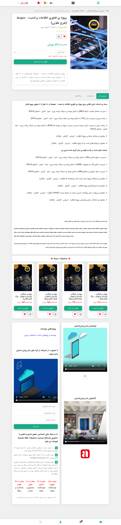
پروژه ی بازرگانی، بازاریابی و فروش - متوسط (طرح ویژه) (100, 296)
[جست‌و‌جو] (40, 522)
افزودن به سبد (98, 308)
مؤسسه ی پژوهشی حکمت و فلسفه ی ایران (40, 335)
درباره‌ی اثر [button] (102, 96)
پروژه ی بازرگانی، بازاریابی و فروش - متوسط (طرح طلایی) (24, 296)
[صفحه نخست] (100, 522)
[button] (60, 522)
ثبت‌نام (35, 426)
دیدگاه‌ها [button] (78, 96)
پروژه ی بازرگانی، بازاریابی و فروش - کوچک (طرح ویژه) (75, 296)
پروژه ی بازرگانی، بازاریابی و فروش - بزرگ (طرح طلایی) (48, 296)
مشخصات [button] (90, 96)
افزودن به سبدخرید (40, 61)
